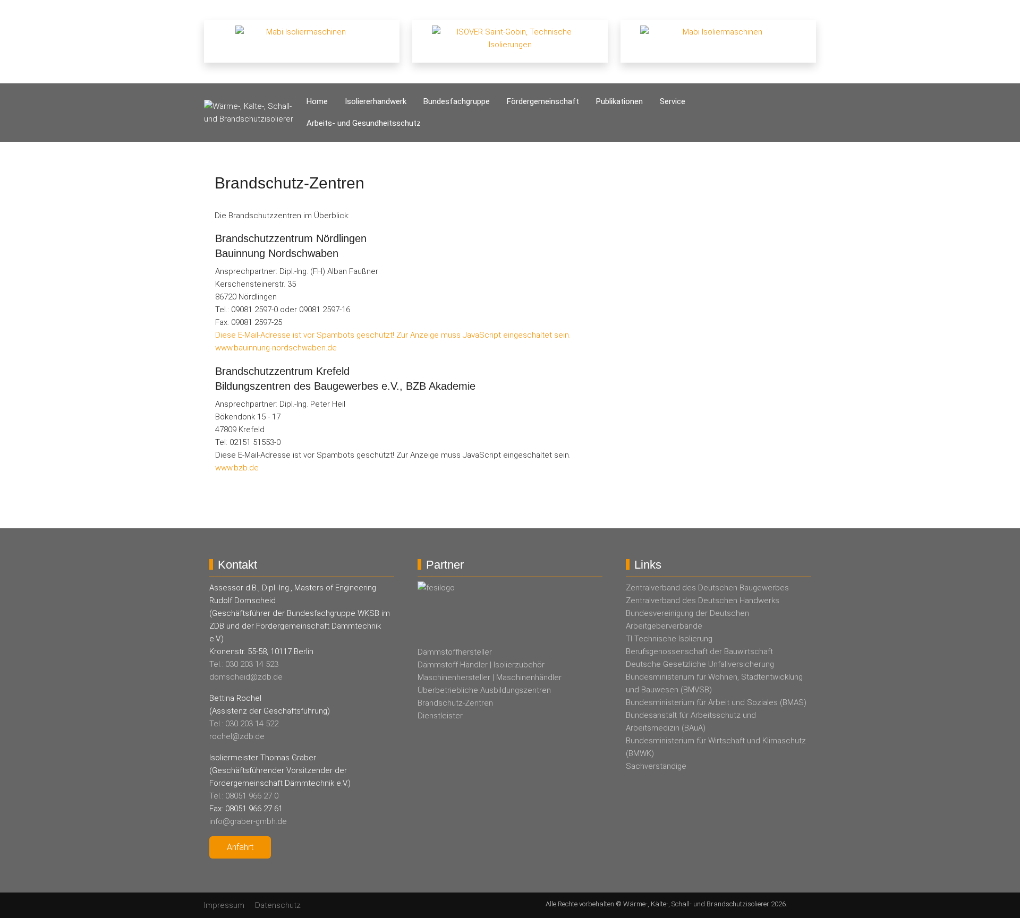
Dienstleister (440, 715)
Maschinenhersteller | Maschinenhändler (490, 677)
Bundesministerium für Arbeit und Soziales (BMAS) (716, 702)
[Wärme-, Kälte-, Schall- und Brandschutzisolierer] (251, 112)
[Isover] (510, 41)
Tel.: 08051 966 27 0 (243, 796)
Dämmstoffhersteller (455, 652)
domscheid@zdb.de (246, 677)
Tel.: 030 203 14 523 (243, 664)
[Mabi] (301, 41)
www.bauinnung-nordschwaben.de (276, 348)
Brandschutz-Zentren (455, 703)
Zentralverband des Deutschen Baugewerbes (707, 588)
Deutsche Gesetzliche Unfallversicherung (700, 664)
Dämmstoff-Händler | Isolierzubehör (481, 665)
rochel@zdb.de (237, 736)
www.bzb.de (237, 468)
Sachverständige (656, 766)
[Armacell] (718, 41)
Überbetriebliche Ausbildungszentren (484, 690)
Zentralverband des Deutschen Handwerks (702, 600)
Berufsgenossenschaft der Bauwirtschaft (699, 651)
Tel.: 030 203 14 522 (243, 723)
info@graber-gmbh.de (248, 821)
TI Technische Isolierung (669, 639)
